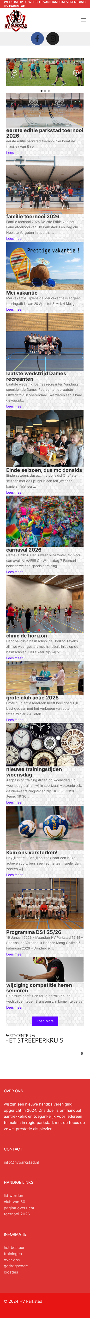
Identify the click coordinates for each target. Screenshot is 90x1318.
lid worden (13, 1195)
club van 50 (14, 1201)
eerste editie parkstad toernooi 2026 (44, 133)
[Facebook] (37, 38)
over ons (12, 1259)
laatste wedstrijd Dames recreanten (36, 376)
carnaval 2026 (24, 550)
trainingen (13, 1253)
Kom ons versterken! (32, 852)
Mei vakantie (22, 293)
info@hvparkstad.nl (21, 1162)
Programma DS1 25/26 (33, 932)
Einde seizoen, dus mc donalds (44, 470)
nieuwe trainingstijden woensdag (34, 771)
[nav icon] (83, 20)
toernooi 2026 (17, 1214)
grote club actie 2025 (32, 697)
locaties (11, 1272)
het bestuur (14, 1247)
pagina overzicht (19, 1208)
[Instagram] (52, 38)
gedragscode (16, 1265)
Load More (45, 1021)
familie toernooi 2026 (33, 216)
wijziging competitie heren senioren (39, 987)
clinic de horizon (26, 635)
